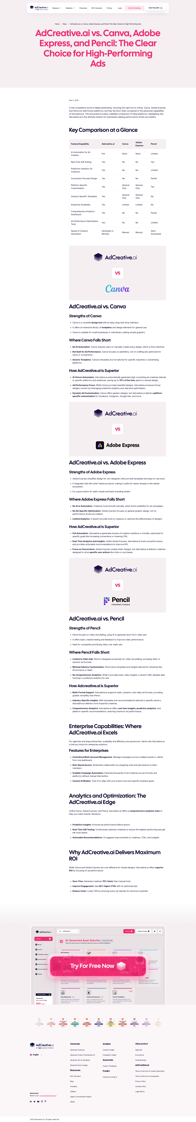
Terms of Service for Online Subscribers (149, 1071)
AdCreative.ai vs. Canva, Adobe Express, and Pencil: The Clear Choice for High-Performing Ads (105, 24)
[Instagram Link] (42, 1101)
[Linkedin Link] (31, 1101)
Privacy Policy (140, 1081)
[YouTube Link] (38, 1101)
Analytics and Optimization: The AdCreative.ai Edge (42, 154)
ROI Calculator (97, 8)
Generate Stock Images (79, 1065)
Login (120, 8)
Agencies (138, 1050)
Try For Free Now (134, 8)
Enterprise (83, 8)
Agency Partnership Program (80, 1097)
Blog (64, 24)
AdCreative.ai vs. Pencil (39, 137)
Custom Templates (109, 1066)
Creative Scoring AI (110, 1077)
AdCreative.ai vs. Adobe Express (43, 122)
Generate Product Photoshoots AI (82, 1055)
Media (72, 1102)
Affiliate (73, 1091)
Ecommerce (139, 1055)
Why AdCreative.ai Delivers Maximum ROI (41, 163)
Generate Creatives (77, 1050)
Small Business (140, 1060)
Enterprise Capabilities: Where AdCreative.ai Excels (42, 145)
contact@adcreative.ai (48, 1096)
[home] (39, 8)
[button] (56, 7)
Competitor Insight (109, 1055)
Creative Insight (108, 1050)
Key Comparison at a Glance (41, 109)
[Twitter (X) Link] (34, 1101)
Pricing (109, 8)
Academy (73, 1086)
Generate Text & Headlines (80, 1060)
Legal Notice (140, 1091)
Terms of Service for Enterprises (147, 1076)
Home (57, 24)
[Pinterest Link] (45, 1101)
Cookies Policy (140, 1086)
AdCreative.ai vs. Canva (39, 115)
